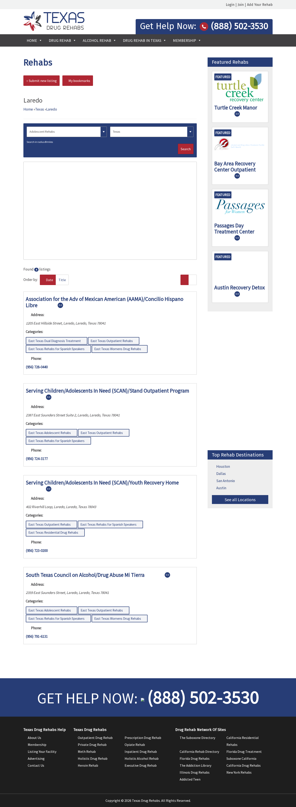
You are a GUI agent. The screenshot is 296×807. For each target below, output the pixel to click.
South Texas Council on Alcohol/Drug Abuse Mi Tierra (85, 574)
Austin (221, 488)
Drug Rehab (60, 40)
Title (62, 280)
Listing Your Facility (42, 751)
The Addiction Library (195, 765)
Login (230, 5)
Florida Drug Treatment (244, 751)
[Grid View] (193, 280)
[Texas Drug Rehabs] (54, 29)
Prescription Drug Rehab (143, 737)
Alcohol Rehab (97, 40)
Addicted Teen (190, 779)
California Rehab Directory (199, 751)
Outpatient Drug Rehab (95, 737)
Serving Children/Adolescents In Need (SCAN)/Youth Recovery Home (102, 482)
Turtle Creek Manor (235, 107)
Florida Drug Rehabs (195, 758)
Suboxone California (241, 758)
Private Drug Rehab (92, 744)
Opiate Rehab (135, 744)
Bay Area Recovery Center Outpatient (235, 166)
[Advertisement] (240, 381)
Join (241, 5)
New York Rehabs (239, 772)
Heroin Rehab (88, 765)
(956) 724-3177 (37, 458)
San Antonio (225, 480)
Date (49, 280)
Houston (223, 466)
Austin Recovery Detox (239, 287)
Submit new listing (42, 80)
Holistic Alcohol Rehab (142, 758)
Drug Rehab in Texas (142, 40)
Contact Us (36, 765)
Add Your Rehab (260, 5)
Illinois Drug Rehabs (195, 772)
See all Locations (240, 499)
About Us (34, 737)
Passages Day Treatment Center (234, 228)
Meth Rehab (87, 751)
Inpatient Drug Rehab (141, 751)
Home (32, 40)
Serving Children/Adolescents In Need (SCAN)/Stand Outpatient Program (107, 390)
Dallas (221, 473)
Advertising (36, 758)
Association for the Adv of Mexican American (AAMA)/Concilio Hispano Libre (104, 302)
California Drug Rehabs (243, 765)
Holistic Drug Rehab (92, 758)
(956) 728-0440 (37, 367)
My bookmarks (79, 80)
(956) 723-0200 (37, 550)
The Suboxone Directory (197, 737)
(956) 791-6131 (37, 636)
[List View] (185, 280)
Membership (184, 40)
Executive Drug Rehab (141, 765)
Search (186, 149)
